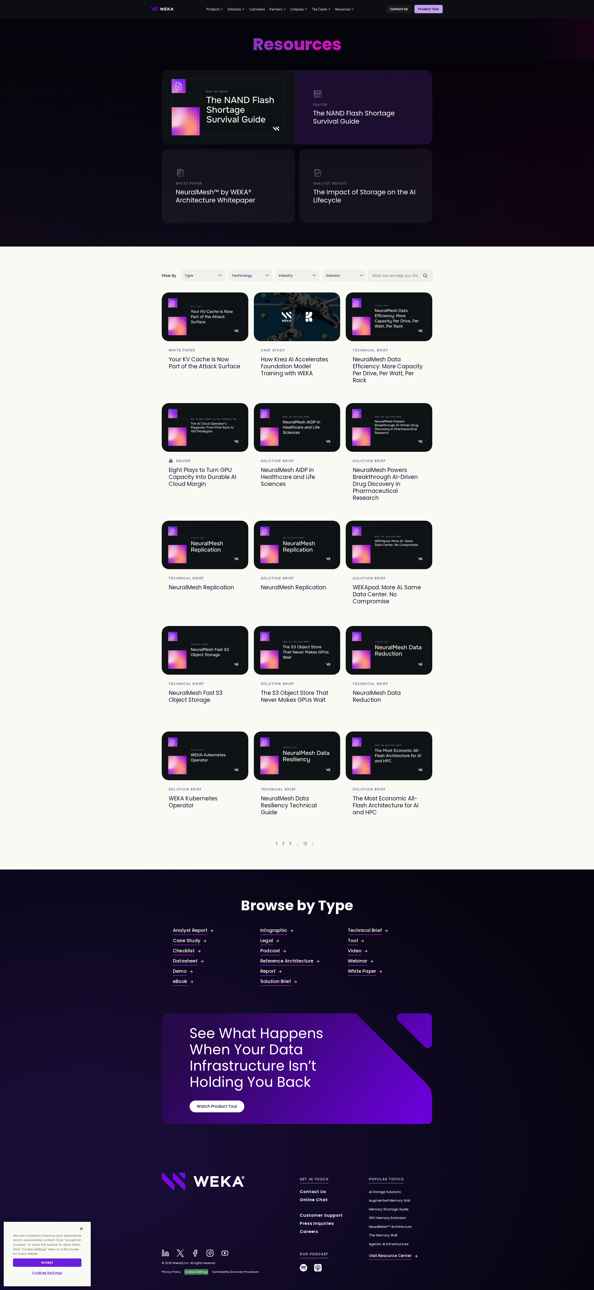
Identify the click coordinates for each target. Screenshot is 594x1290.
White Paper (362, 971)
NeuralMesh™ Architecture (390, 1226)
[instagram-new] (210, 1253)
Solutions (234, 9)
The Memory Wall (383, 1235)
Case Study (186, 940)
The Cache (319, 9)
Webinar (357, 961)
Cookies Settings (47, 1273)
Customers (257, 9)
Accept (47, 1262)
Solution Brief (275, 981)
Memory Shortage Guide (389, 1209)
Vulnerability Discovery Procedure (235, 1272)
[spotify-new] (303, 1269)
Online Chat (314, 1200)
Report (268, 971)
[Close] (81, 1229)
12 (305, 843)
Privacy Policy (171, 1272)
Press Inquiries (317, 1223)
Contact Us (399, 9)
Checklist (184, 950)
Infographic (273, 930)
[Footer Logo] (203, 1181)
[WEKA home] (162, 9)
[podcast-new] (318, 1269)
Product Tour (428, 9)
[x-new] (180, 1253)
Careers (309, 1231)
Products (213, 9)
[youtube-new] (225, 1253)
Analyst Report (190, 930)
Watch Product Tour (217, 1106)
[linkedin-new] (165, 1253)
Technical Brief (365, 930)
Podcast (270, 950)
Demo (180, 971)
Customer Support (321, 1215)
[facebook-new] (195, 1253)
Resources (342, 9)
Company (297, 9)
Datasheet (185, 961)
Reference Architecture (286, 961)
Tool (353, 940)
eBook (180, 981)
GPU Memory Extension (387, 1218)
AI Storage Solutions (385, 1192)
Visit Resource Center (390, 1255)
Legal (266, 940)
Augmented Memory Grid (389, 1200)
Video (355, 950)
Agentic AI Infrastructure (389, 1244)
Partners (276, 9)
